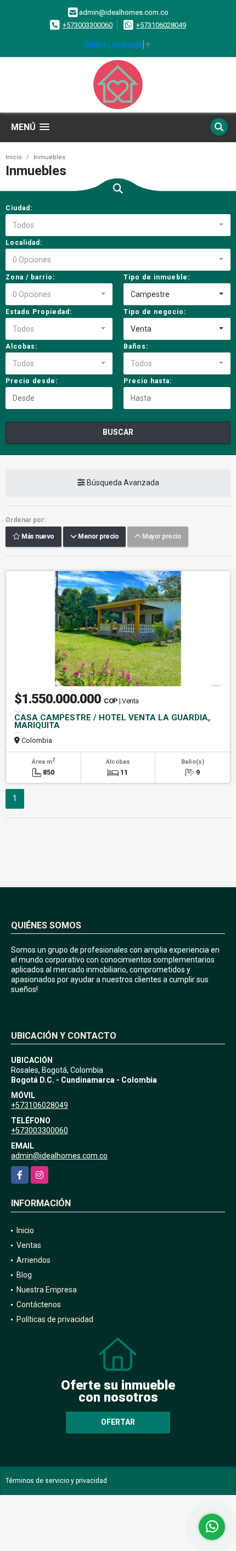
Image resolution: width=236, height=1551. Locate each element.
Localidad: (23, 243)
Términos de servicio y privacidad (56, 1481)
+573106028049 (161, 25)
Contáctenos (38, 1304)
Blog (24, 1274)
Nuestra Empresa (46, 1289)
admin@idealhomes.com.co (59, 1155)
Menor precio (97, 537)
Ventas (28, 1245)
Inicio (13, 157)
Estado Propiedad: (38, 312)
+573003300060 (88, 25)
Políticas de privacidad (54, 1319)
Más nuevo (37, 537)
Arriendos (33, 1260)
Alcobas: (21, 346)
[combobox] (118, 225)
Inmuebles (49, 157)
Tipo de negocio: (154, 312)
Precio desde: (31, 381)
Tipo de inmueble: (156, 277)
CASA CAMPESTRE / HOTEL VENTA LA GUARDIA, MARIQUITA (112, 721)
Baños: (135, 346)
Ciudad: (18, 208)
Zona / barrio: (30, 277)
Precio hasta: (147, 381)
